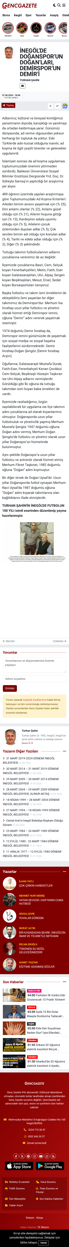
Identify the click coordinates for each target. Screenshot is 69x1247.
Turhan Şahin (29, 80)
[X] (22, 1156)
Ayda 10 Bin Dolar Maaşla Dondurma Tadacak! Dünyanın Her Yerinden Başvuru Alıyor (46, 1014)
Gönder (10, 688)
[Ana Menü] (63, 5)
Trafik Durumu (17, 1188)
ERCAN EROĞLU (28, 944)
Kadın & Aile (34, 990)
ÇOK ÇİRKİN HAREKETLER (35, 885)
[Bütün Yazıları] (64, 751)
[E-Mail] (22, 86)
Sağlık (31, 1023)
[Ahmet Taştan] (9, 964)
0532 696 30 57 (36, 1136)
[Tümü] (64, 871)
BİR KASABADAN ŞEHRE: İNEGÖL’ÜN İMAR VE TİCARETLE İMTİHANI (42, 934)
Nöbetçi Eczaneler (19, 1181)
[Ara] (59, 5)
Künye (39, 1217)
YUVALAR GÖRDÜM (31, 918)
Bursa (6, 15)
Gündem (32, 1040)
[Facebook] (16, 1156)
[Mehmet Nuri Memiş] (9, 899)
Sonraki (58, 641)
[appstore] (19, 1166)
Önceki (10, 641)
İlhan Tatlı (26, 881)
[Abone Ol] (65, 105)
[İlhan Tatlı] (9, 883)
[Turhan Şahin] (9, 52)
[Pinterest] (28, 1156)
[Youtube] (41, 1156)
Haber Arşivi (16, 1205)
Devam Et (26, 743)
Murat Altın (27, 928)
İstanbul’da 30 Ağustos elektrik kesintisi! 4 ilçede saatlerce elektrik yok (46, 1064)
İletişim (30, 1217)
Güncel (31, 1007)
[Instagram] (34, 1156)
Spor (28, 15)
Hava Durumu (48, 1181)
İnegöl (18, 15)
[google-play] (50, 1166)
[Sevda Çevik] (9, 915)
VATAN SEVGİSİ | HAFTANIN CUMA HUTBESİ (41, 901)
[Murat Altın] (9, 932)
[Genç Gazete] (19, 5)
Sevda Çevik (27, 913)
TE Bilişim (43, 1227)
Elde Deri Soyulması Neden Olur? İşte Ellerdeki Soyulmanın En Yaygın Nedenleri (44, 1031)
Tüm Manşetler (17, 1198)
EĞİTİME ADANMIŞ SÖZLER (36, 966)
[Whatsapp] (47, 1156)
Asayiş (54, 15)
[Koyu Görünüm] (54, 5)
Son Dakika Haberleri (51, 1198)
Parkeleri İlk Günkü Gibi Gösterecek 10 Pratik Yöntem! (46, 997)
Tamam (43, 1243)
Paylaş (10, 105)
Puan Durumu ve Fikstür (47, 1190)
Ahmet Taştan (28, 962)
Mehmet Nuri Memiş (32, 895)
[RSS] (53, 1156)
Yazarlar (41, 15)
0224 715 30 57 (36, 1129)
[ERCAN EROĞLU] (9, 948)
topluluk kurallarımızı (35, 699)
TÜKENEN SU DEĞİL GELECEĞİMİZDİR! (32, 950)
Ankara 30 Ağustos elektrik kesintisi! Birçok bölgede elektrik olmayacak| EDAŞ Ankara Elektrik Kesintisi (46, 1047)
